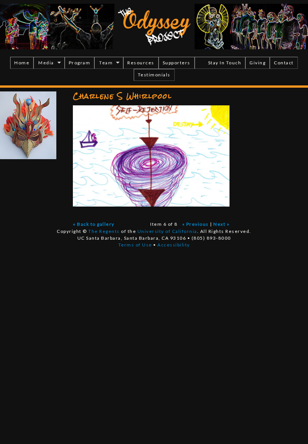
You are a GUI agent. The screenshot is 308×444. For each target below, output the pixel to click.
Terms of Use (135, 245)
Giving (257, 62)
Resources (140, 62)
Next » (221, 224)
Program (80, 62)
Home (21, 62)
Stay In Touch (225, 62)
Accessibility (173, 245)
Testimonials (154, 75)
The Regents (104, 231)
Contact (284, 62)
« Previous (195, 224)
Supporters (176, 62)
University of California (167, 231)
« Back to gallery (94, 224)
